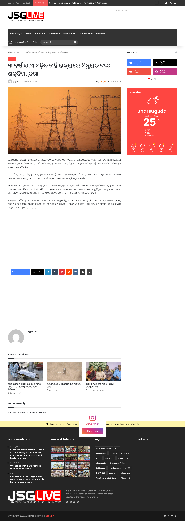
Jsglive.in (50, 516)
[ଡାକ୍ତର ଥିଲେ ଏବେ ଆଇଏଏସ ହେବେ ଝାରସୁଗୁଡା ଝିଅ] (103, 371)
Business (100, 33)
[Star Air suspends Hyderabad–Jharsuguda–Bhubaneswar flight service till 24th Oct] (57, 457)
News (28, 33)
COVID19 (125, 453)
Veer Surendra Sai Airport (106, 478)
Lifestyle (53, 33)
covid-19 (113, 453)
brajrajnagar (101, 453)
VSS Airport (125, 478)
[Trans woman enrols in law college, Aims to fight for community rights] (84, 449)
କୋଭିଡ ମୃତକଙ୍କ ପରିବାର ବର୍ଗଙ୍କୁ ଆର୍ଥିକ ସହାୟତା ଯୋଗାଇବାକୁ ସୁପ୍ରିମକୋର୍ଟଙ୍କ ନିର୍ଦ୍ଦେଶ (24, 387)
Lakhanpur (100, 468)
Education (40, 33)
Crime (98, 458)
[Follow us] (92, 419)
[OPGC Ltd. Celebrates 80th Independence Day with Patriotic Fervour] (84, 457)
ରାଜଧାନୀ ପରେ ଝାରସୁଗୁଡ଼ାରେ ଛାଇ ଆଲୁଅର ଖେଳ (64, 385)
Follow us (92, 431)
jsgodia (16, 82)
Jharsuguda (101, 463)
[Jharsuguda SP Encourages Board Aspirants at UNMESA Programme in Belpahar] (84, 465)
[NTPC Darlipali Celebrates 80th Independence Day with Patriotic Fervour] (57, 465)
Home (13, 52)
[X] (71, 502)
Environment (69, 33)
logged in (24, 412)
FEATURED (109, 458)
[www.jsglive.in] (26, 16)
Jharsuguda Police (117, 463)
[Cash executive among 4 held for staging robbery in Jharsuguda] (71, 449)
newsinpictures (115, 468)
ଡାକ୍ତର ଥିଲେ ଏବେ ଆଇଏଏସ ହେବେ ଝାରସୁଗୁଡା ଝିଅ (100, 385)
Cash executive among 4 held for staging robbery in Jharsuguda (78, 3)
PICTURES (100, 473)
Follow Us (143, 439)
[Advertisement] (118, 18)
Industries (85, 33)
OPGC (127, 468)
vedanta (112, 473)
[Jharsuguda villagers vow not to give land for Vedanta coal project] (71, 457)
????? (19, 52)
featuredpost (123, 458)
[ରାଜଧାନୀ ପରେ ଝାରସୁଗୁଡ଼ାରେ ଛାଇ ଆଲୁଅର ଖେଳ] (64, 371)
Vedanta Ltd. (125, 473)
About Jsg (15, 33)
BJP (117, 448)
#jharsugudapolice (103, 448)
